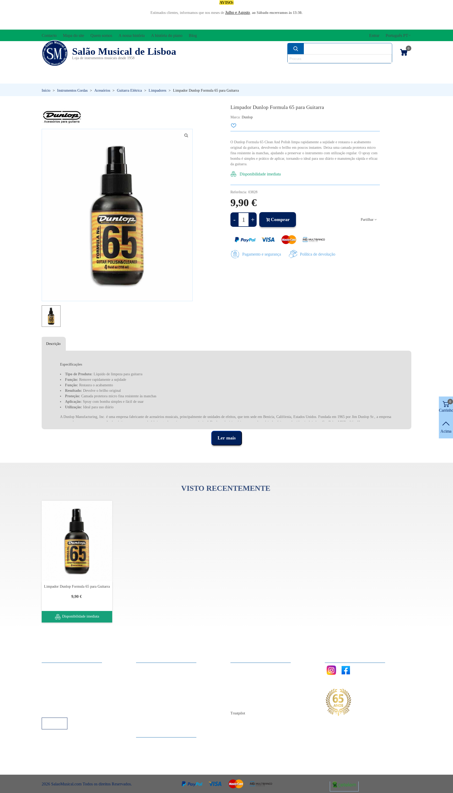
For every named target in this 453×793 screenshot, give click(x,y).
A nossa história (249, 689)
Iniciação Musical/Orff (83, 78)
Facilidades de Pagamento (68, 703)
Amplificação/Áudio (180, 69)
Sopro (299, 78)
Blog (240, 703)
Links (51, 675)
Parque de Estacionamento (69, 696)
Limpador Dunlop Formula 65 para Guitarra (77, 586)
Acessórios (59, 69)
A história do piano (251, 696)
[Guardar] (233, 125)
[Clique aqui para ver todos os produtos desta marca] (62, 116)
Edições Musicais (380, 69)
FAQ (51, 668)
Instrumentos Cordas (300, 69)
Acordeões (112, 69)
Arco (239, 69)
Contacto (243, 668)
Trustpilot (237, 713)
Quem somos (246, 682)
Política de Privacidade (66, 682)
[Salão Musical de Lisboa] (55, 53)
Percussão (175, 78)
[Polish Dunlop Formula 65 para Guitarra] (186, 135)
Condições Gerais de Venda (70, 689)
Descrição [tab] (53, 344)
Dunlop (247, 117)
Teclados (362, 78)
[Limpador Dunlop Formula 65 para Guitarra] (77, 541)
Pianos (240, 78)
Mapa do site (246, 675)
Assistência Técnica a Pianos (71, 710)
